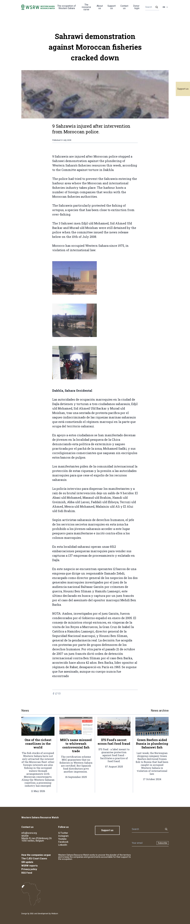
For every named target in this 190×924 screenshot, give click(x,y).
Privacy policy (29, 869)
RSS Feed (26, 872)
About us (100, 7)
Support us (183, 88)
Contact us (124, 7)
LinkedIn (62, 844)
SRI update (27, 862)
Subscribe (162, 843)
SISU (32, 913)
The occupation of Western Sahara (66, 7)
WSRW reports (29, 865)
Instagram (63, 836)
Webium (54, 913)
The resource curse (86, 7)
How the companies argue (36, 855)
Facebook (63, 841)
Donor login (136, 7)
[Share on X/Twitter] (56, 693)
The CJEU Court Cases (34, 858)
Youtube (62, 838)
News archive (160, 710)
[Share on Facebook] (53, 693)
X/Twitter (63, 833)
